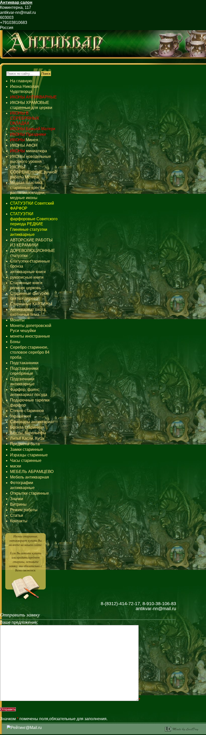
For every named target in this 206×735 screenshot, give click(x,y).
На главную (21, 81)
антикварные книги (28, 272)
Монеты (17, 320)
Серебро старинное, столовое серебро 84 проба (29, 352)
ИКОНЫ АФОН (23, 145)
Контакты (18, 521)
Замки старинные (26, 449)
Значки (16, 499)
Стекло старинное (27, 411)
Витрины (18, 504)
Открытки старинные (29, 493)
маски (15, 466)
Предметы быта (25, 444)
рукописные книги (26, 277)
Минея (24, 140)
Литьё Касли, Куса (27, 438)
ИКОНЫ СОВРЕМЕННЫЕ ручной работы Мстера (33, 172)
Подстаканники (24, 363)
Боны (15, 342)
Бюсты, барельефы (28, 433)
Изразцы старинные (29, 455)
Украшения (20, 416)
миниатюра (28, 151)
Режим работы (23, 510)
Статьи (16, 515)
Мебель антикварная (29, 477)
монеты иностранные (30, 336)
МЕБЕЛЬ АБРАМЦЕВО (32, 471)
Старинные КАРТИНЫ (31, 304)
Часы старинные (25, 460)
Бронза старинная (27, 427)
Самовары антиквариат (32, 422)
